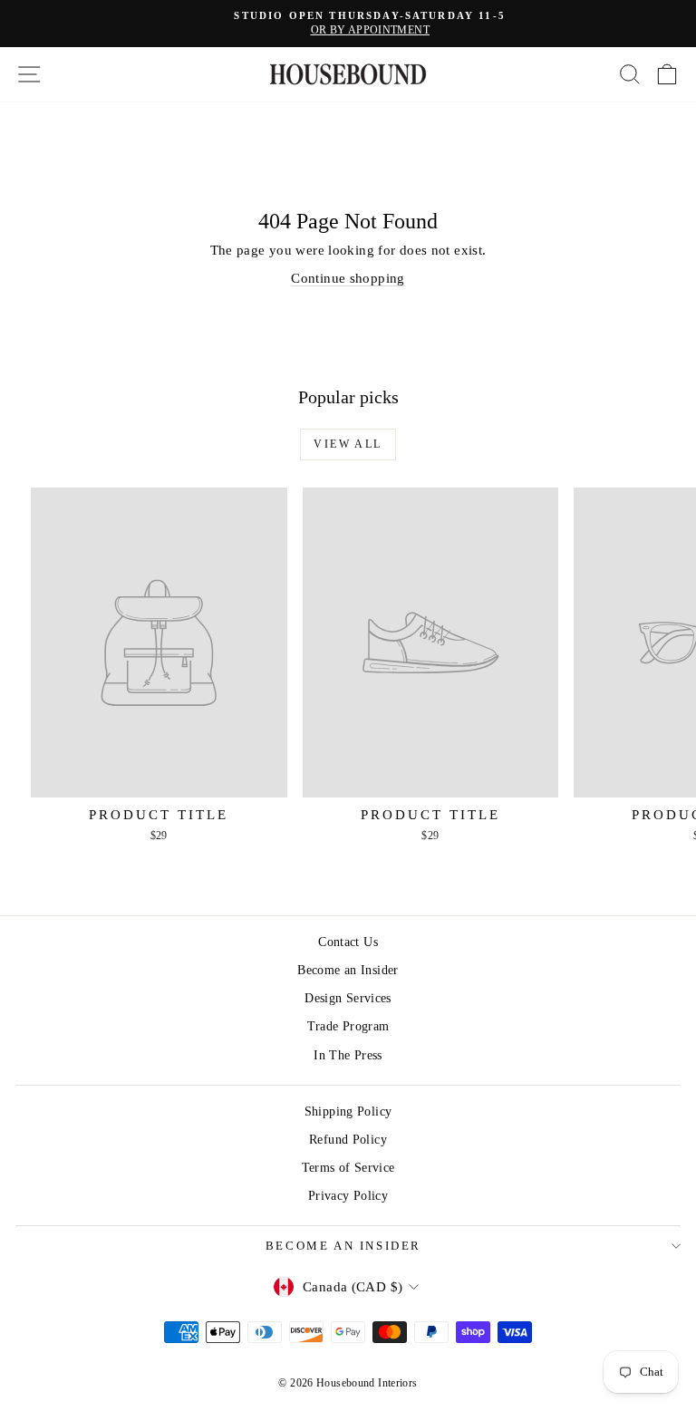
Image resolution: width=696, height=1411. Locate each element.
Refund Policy (348, 1139)
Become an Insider (347, 970)
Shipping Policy (348, 1111)
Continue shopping (347, 278)
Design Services (348, 998)
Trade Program (348, 1026)
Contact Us (348, 942)
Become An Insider (343, 1245)
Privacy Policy (348, 1196)
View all (348, 444)
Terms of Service (348, 1167)
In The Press (348, 1055)
